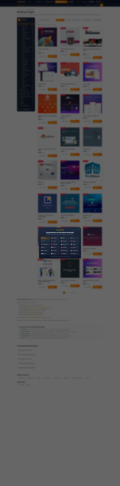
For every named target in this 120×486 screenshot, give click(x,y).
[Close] (79, 230)
